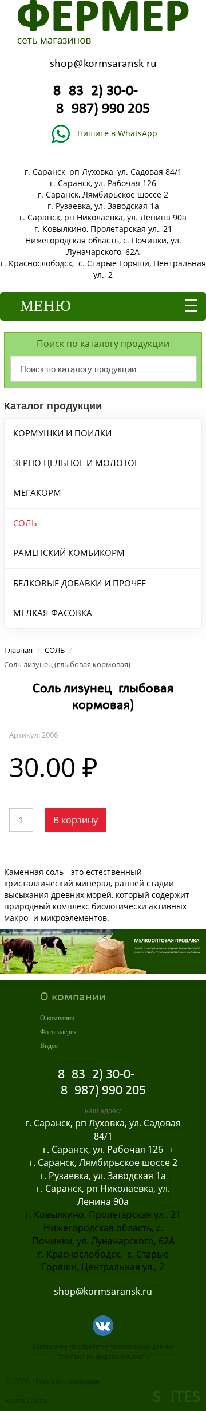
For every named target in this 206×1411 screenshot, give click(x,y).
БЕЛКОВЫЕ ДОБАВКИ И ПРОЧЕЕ (79, 583)
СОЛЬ (25, 523)
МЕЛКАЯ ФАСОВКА (52, 612)
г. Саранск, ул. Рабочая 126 (103, 183)
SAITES (176, 1397)
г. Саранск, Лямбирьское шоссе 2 (103, 194)
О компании (57, 1018)
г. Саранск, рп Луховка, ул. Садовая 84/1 (103, 171)
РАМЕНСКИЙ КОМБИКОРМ (69, 552)
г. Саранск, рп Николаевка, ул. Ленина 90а (103, 217)
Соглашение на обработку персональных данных (103, 1346)
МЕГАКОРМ (37, 492)
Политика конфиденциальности (103, 1357)
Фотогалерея (58, 1032)
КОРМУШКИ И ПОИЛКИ (62, 433)
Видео (49, 1046)
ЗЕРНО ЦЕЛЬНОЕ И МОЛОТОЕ (76, 462)
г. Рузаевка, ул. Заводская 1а (103, 205)
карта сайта (26, 1400)
